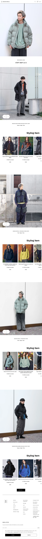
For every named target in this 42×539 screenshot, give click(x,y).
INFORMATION (15, 509)
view (10, 484)
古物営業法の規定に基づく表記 (36, 517)
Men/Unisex (15, 502)
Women (14, 500)
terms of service (36, 505)
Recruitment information (35, 503)
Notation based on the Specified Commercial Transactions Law (36, 513)
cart (24, 505)
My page (24, 503)
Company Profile (36, 500)
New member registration (25, 501)
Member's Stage (16, 511)
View (10, 269)
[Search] (35, 1)
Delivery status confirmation (25, 510)
